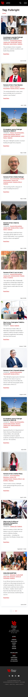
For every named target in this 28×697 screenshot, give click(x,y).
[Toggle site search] (20, 3)
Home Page (6, 576)
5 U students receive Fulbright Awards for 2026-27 (12, 130)
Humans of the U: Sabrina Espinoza (11, 223)
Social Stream (14, 659)
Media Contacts (19, 684)
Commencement (7, 182)
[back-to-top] (26, 694)
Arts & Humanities (19, 132)
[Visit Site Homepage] (14, 627)
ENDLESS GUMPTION (9, 573)
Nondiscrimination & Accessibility (11, 682)
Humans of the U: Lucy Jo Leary (13, 272)
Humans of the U (14, 88)
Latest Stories (13, 44)
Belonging (6, 477)
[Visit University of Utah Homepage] (2, 3)
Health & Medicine (15, 136)
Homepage (14, 639)
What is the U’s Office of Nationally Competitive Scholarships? (10, 523)
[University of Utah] (14, 670)
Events (14, 644)
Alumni (12, 86)
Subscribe (14, 648)
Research (12, 576)
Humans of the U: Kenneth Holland (13, 370)
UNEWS (14, 655)
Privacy (7, 684)
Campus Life (6, 42)
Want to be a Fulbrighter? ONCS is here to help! (13, 323)
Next (16, 611)
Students (19, 44)
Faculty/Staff (14, 42)
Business (18, 134)
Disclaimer (22, 682)
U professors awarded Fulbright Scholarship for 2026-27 (13, 38)
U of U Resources (14, 661)
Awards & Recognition (16, 40)
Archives (14, 646)
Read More (6, 54)
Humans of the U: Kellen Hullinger (13, 177)
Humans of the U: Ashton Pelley (13, 474)
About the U (12, 684)
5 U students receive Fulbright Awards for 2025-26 (12, 419)
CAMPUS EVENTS (14, 657)
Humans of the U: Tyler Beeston (13, 85)
